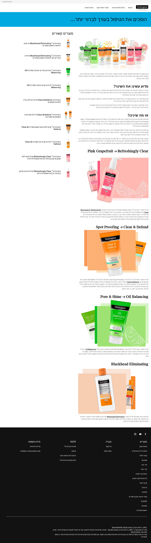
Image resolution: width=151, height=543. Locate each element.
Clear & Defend (133, 282)
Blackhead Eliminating (116, 416)
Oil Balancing (91, 349)
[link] (7, 2)
